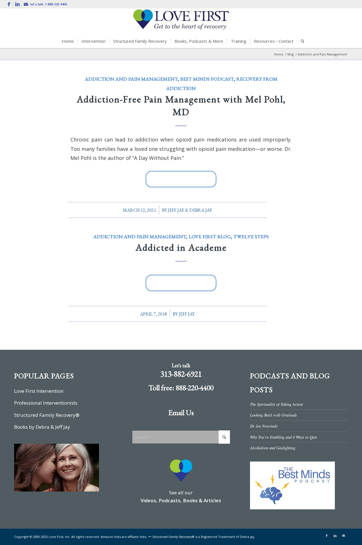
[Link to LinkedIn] (17, 4)
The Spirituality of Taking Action (276, 404)
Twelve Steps (251, 236)
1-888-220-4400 (56, 4)
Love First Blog (210, 236)
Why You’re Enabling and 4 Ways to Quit (283, 437)
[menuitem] (67, 41)
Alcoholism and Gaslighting (272, 447)
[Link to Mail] (26, 4)
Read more (181, 179)
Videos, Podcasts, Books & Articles (181, 500)
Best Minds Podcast (207, 79)
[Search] (300, 41)
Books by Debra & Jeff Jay (42, 427)
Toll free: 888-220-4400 (181, 387)
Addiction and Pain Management (131, 79)
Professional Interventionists (45, 403)
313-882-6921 (181, 374)
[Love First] (181, 21)
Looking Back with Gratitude (273, 415)
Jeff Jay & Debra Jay (190, 210)
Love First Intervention (38, 391)
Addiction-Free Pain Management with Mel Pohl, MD (181, 105)
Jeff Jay (187, 314)
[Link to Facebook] (9, 4)
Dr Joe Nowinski (263, 426)
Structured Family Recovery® (46, 415)
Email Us (181, 412)
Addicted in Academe (181, 247)
